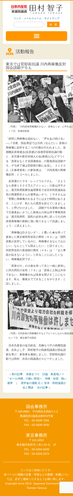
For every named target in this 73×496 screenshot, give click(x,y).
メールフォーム (32, 18)
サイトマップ (51, 18)
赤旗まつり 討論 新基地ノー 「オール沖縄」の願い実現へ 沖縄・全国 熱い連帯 (37, 379)
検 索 (53, 24)
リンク (17, 18)
